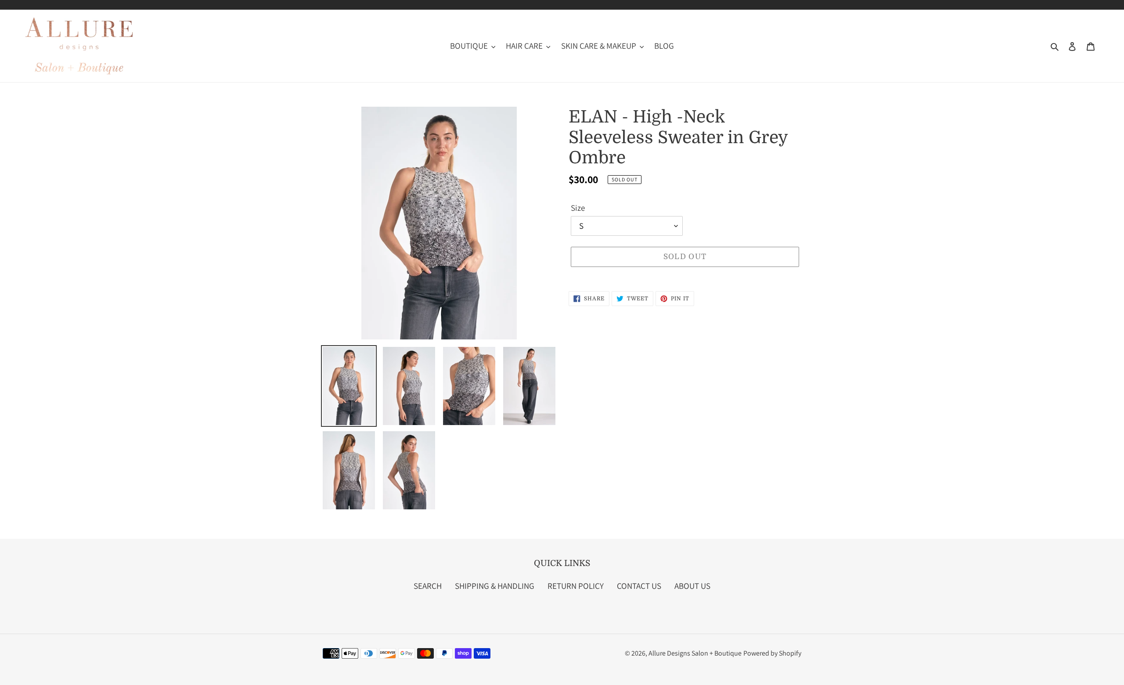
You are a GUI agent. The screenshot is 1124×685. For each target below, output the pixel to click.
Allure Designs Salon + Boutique (695, 653)
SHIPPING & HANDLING (494, 585)
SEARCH (428, 585)
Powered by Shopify (772, 653)
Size (578, 207)
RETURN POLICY (576, 585)
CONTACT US (639, 585)
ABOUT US (692, 585)
